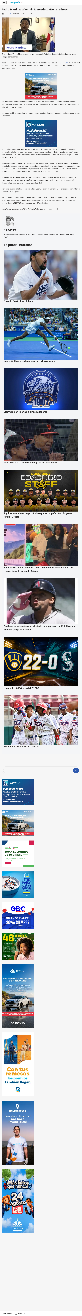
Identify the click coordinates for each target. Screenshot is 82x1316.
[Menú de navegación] (4, 2)
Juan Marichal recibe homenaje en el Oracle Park (31, 462)
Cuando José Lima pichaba (19, 301)
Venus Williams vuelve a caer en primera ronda (30, 361)
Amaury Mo (8, 14)
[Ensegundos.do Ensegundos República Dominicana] (16, 2)
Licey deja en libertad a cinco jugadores (25, 412)
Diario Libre (64, 63)
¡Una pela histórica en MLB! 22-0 (21, 688)
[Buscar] (76, 770)
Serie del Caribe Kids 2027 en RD (22, 746)
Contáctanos (7, 1314)
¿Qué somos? (20, 1314)
